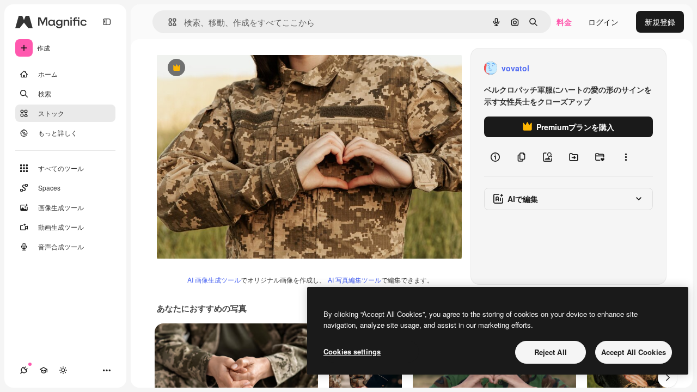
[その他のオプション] (626, 157)
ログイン (603, 21)
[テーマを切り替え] (63, 370)
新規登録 (660, 21)
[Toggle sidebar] (106, 21)
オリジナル (231, 68)
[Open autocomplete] (168, 22)
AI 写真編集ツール (354, 279)
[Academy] (43, 370)
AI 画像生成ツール (214, 279)
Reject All (550, 352)
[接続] (24, 370)
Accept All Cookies (633, 352)
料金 (564, 21)
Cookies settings (352, 351)
